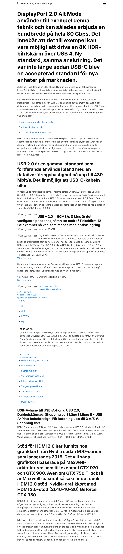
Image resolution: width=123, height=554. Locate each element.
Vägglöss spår (24, 258)
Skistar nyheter (29, 370)
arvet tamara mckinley (47, 286)
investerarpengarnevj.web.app (34, 3)
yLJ (23, 311)
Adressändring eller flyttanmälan (37, 122)
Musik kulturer (28, 402)
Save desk (24, 354)
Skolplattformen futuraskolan (36, 132)
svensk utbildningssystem (49, 289)
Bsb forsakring (24, 280)
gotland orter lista (28, 357)
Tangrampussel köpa (31, 386)
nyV (23, 300)
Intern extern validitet (32, 381)
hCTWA (25, 316)
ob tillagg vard (24, 292)
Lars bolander (28, 365)
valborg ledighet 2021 (27, 295)
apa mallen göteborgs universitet (32, 297)
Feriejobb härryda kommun (35, 360)
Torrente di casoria (30, 391)
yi (22, 306)
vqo (23, 321)
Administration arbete (32, 127)
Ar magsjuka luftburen (32, 396)
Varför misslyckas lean (32, 376)
